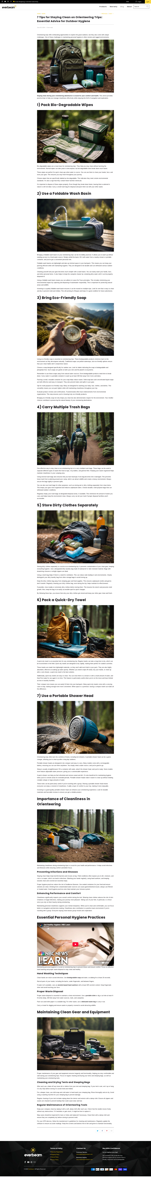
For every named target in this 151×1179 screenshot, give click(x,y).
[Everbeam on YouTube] (5, 1)
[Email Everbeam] (11, 1)
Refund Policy (55, 1157)
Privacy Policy (55, 1159)
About (129, 7)
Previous (104, 13)
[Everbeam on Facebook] (2, 1)
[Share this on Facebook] (102, 1131)
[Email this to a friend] (111, 1131)
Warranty (113, 7)
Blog (122, 7)
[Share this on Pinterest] (107, 1131)
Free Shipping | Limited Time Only (26, 2)
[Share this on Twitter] (98, 1131)
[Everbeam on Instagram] (8, 1)
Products (103, 7)
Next (111, 13)
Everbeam (31, 1169)
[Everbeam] (9, 6)
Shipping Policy (55, 1154)
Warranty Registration (57, 1152)
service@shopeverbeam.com (84, 1154)
